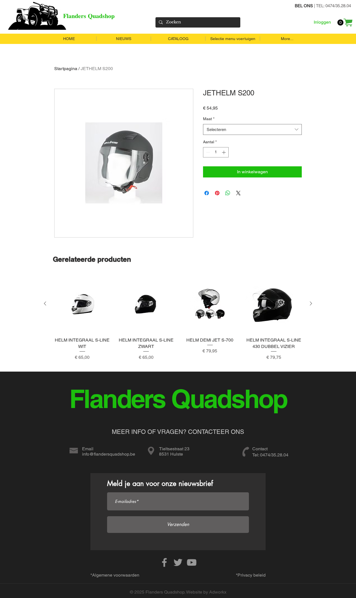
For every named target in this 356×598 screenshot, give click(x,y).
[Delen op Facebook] (206, 193)
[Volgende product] (311, 303)
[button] (340, 22)
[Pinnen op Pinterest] (217, 193)
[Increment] (224, 152)
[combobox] (252, 129)
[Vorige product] (45, 303)
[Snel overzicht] (82, 304)
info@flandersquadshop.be (108, 454)
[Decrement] (207, 152)
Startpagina (65, 68)
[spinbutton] (216, 152)
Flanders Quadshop (89, 15)
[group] (178, 320)
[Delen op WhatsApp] (227, 193)
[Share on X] (238, 193)
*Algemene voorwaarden (114, 575)
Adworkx (217, 592)
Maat (208, 119)
